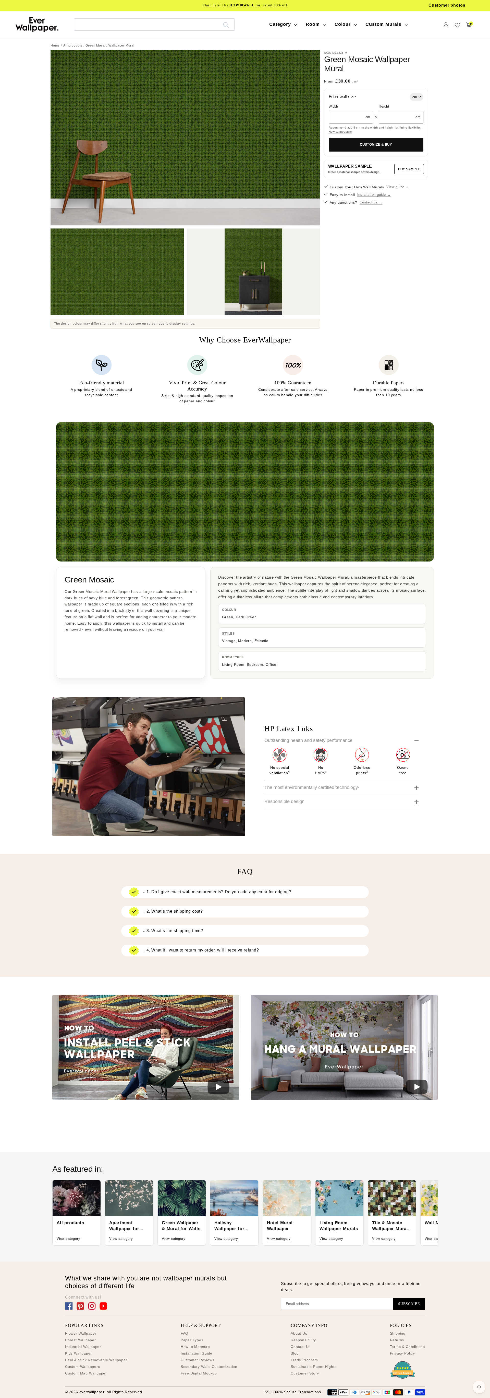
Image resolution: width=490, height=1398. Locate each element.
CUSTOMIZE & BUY (376, 144)
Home (55, 45)
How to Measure (195, 1347)
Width (333, 106)
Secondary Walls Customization (209, 1367)
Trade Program (304, 1360)
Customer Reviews (197, 1360)
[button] (145, 1048)
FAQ (184, 1333)
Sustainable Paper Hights (313, 1367)
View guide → (397, 187)
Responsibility (303, 1340)
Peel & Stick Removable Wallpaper (96, 1360)
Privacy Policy (402, 1353)
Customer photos (446, 5)
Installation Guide (196, 1353)
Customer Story (305, 1373)
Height (384, 106)
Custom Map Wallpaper (86, 1373)
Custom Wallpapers (82, 1367)
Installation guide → (374, 195)
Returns (397, 1340)
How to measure (340, 131)
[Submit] (226, 24)
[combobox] (154, 24)
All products (72, 45)
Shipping (398, 1333)
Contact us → (371, 202)
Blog (295, 1353)
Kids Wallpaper (78, 1353)
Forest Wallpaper (80, 1340)
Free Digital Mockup (199, 1373)
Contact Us (301, 1347)
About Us (299, 1333)
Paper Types (192, 1340)
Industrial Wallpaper (83, 1347)
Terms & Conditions (407, 1347)
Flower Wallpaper (80, 1333)
